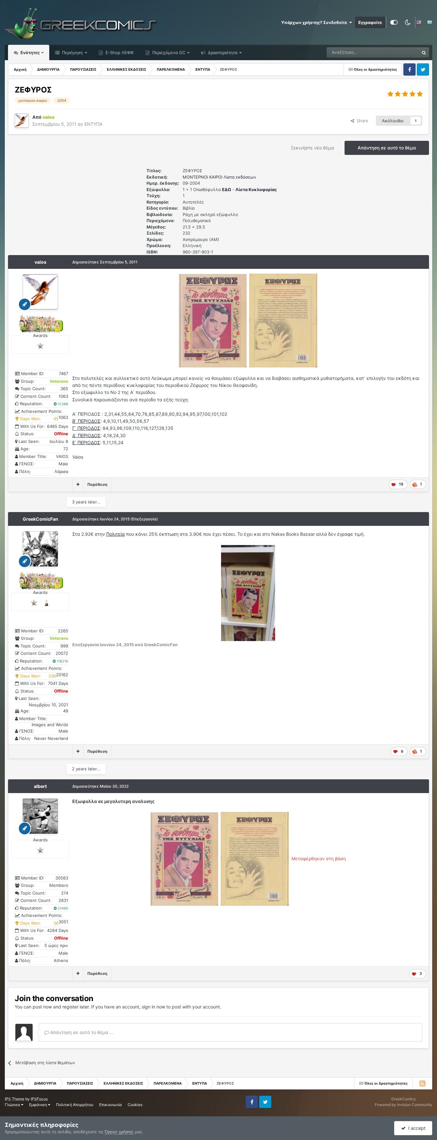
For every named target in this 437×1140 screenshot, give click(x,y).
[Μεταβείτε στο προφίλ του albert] (40, 816)
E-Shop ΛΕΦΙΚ (119, 52)
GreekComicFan (40, 519)
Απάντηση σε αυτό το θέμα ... (81, 1032)
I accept (415, 1128)
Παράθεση (97, 484)
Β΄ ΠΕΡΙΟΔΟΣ (86, 421)
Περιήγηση (72, 52)
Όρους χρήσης (119, 1131)
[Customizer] (394, 22)
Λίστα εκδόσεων (240, 177)
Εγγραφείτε (370, 22)
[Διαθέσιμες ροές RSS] (422, 1083)
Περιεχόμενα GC (168, 52)
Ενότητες (30, 52)
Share (361, 120)
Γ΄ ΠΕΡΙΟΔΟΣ (86, 428)
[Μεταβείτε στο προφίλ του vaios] (22, 121)
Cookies (135, 1104)
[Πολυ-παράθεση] (78, 485)
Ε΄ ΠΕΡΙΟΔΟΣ (86, 442)
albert (40, 786)
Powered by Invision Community (403, 1104)
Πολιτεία (115, 534)
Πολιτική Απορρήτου (74, 1104)
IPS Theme (14, 1098)
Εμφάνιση (38, 1104)
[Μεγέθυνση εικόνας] (213, 320)
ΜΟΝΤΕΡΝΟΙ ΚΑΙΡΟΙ (202, 177)
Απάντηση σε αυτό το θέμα (387, 147)
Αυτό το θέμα (398, 52)
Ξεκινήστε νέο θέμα (312, 147)
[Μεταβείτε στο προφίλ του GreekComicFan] (40, 548)
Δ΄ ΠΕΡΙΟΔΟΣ (86, 435)
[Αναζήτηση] (424, 52)
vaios (40, 262)
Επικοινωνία (110, 1104)
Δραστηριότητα (222, 52)
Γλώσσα (13, 1104)
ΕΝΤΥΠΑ (93, 124)
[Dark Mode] (407, 22)
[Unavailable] (248, 592)
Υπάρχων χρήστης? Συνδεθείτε (315, 22)
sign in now (153, 1006)
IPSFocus (39, 1098)
